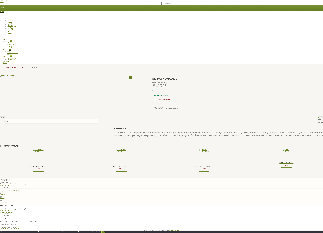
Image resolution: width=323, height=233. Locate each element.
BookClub (8, 30)
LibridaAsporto (11, 48)
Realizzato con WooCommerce (10, 229)
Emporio (9, 46)
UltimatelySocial (174, 230)
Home (9, 15)
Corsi (7, 23)
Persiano (9, 54)
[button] (130, 77)
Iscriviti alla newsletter (12, 190)
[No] (105, 232)
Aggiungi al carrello (164, 99)
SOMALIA (23, 67)
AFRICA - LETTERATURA (13, 67)
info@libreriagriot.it (5, 185)
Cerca (2, 2)
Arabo (10, 24)
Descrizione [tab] (7, 121)
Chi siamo (10, 20)
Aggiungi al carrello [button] (38, 171)
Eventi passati (10, 32)
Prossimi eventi (10, 29)
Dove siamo (10, 44)
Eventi (7, 26)
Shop (8, 34)
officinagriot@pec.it (6, 212)
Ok (103, 232)
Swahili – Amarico (12, 53)
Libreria (7, 19)
